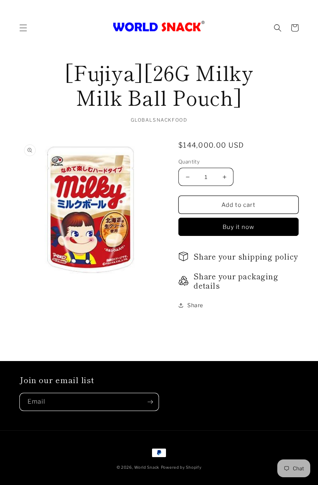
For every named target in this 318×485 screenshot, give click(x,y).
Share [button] (195, 305)
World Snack (146, 467)
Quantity (189, 161)
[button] (23, 27)
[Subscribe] (150, 402)
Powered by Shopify (181, 467)
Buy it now (238, 227)
